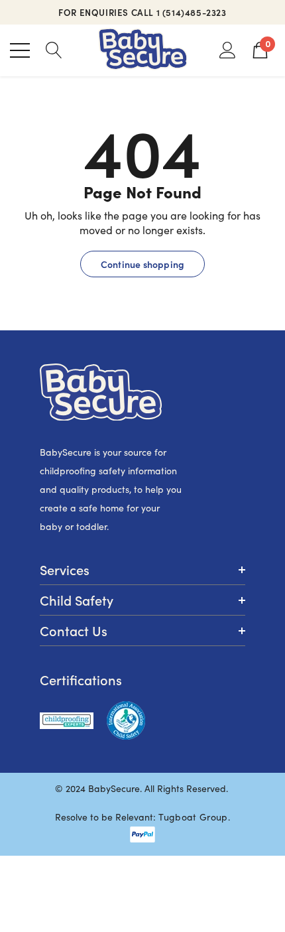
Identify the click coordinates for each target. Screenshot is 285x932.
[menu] (20, 50)
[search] (54, 49)
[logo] (143, 50)
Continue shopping (142, 264)
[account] (227, 49)
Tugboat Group (192, 817)
